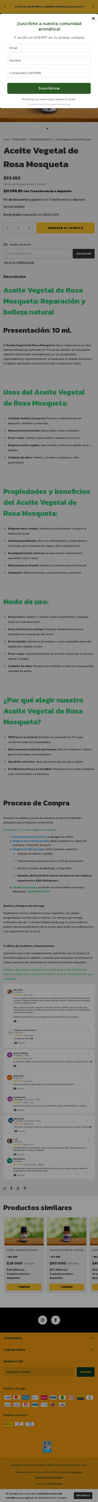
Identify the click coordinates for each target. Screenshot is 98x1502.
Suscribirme (49, 88)
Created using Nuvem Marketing (49, 104)
